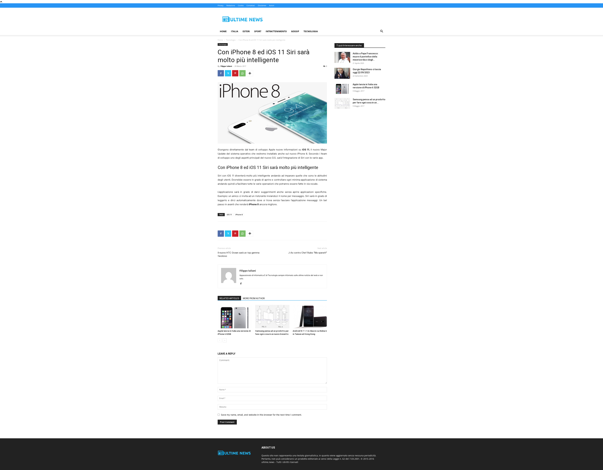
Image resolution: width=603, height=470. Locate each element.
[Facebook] (221, 73)
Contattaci (251, 5)
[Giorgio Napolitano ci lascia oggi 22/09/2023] (342, 73)
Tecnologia (311, 31)
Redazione (230, 5)
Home (223, 31)
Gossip (295, 31)
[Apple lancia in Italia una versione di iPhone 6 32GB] (235, 316)
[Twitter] (228, 73)
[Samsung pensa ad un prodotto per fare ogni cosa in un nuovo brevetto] (272, 316)
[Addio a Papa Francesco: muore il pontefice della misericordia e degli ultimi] (342, 57)
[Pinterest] (235, 73)
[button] (381, 31)
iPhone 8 (239, 214)
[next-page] (225, 340)
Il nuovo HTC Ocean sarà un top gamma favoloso (238, 254)
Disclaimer (262, 5)
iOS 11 (229, 214)
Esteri (246, 31)
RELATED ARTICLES (229, 298)
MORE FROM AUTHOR (254, 298)
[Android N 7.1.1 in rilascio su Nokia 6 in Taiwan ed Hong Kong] (310, 316)
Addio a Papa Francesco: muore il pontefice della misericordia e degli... (365, 56)
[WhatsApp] (242, 73)
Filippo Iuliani (226, 66)
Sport (257, 31)
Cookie (241, 5)
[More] (250, 73)
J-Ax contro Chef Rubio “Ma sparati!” (307, 252)
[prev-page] (220, 340)
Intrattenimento (276, 31)
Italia (234, 31)
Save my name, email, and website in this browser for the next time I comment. (261, 414)
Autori (271, 5)
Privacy (220, 5)
